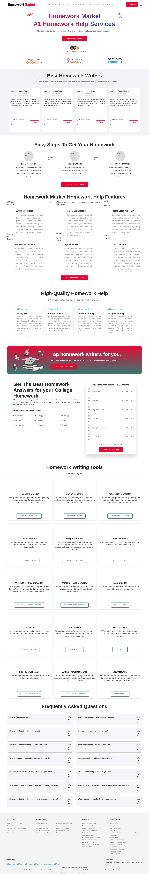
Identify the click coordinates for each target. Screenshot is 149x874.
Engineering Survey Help (63, 833)
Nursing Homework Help (89, 826)
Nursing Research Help (62, 830)
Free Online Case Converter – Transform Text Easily (124, 833)
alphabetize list (29, 649)
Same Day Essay (40, 826)
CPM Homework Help (42, 828)
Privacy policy (65, 873)
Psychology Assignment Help (64, 823)
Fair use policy (95, 873)
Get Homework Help (111, 450)
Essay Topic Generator (116, 844)
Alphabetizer (113, 835)
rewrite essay (120, 694)
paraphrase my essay (74, 560)
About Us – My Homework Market (16, 828)
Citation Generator (115, 853)
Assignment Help (78, 4)
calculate (120, 649)
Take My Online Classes (42, 830)
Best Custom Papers (41, 823)
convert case (74, 649)
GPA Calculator (114, 830)
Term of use (53, 873)
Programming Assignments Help (91, 837)
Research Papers (64, 4)
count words (120, 605)
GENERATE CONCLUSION (120, 516)
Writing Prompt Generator (117, 826)
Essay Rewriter (114, 823)
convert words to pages (74, 605)
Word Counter (114, 837)
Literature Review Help (62, 828)
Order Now (132, 4)
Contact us (10, 826)
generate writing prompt (74, 694)
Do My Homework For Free (89, 842)
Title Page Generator (116, 828)
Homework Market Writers (89, 847)
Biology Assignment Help (89, 823)
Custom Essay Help (61, 826)
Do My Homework (74, 39)
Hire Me (35, 123)
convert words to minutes (29, 605)
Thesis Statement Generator (117, 849)
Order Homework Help (74, 184)
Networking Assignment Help (90, 828)
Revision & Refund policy (80, 873)
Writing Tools (10, 833)
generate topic (120, 560)
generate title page (29, 694)
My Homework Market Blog (14, 823)
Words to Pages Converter (117, 840)
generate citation (74, 516)
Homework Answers (107, 4)
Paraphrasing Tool (115, 847)
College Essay (51, 4)
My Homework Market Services (90, 844)
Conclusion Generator (116, 851)
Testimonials (10, 830)
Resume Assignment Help (43, 833)
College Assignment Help (89, 840)
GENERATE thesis (29, 560)
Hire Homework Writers (74, 278)
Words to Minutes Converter (118, 842)
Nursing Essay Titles (88, 835)
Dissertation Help (92, 4)
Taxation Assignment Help (89, 830)
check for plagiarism (29, 516)
